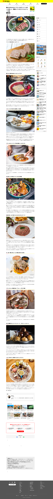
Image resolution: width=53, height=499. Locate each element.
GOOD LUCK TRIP (32, 490)
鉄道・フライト (41, 67)
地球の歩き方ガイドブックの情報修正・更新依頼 (13, 463)
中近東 (39, 36)
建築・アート (41, 60)
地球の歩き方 (9, 390)
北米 (38, 22)
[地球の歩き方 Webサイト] (6, 1)
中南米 (39, 24)
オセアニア (21, 486)
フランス (11, 5)
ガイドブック (30, 4)
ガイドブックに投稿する (42, 486)
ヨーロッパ (9, 5)
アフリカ (39, 38)
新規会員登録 (32, 488)
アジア (20, 489)
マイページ (32, 489)
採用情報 (41, 487)
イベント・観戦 (38, 64)
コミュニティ (37, 4)
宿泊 (44, 60)
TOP (6, 5)
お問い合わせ (41, 488)
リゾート (39, 31)
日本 (20, 492)
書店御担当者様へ (42, 485)
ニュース (31, 485)
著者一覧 (31, 486)
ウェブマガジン (16, 4)
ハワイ (39, 29)
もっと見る (44, 131)
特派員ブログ (23, 4)
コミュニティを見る (44, 3)
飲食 (38, 60)
